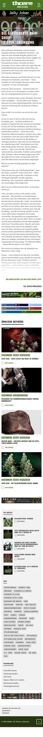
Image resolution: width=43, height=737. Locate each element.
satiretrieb (9, 642)
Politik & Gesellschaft (20, 395)
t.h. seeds (8, 653)
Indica (14, 615)
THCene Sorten (20, 653)
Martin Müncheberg (34, 286)
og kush (30, 625)
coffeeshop (9, 605)
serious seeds (10, 646)
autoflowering (10, 587)
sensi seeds (31, 642)
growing (18, 611)
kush (32, 618)
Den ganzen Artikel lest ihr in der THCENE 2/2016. (24, 279)
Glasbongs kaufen (11, 674)
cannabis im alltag (12, 594)
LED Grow (7, 677)
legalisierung (10, 622)
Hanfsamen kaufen (11, 683)
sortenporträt (10, 649)
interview (23, 618)
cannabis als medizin (23, 591)
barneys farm (24, 587)
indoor (22, 615)
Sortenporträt (24, 355)
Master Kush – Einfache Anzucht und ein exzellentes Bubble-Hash (21, 442)
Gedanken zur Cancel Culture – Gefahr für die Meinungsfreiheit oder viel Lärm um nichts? (26, 544)
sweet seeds (23, 649)
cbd (26, 601)
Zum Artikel (9, 363)
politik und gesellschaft (14, 635)
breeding (8, 591)
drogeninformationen (13, 608)
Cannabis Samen (10, 671)
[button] (8, 305)
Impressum (5, 713)
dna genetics (31, 605)
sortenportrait (24, 646)
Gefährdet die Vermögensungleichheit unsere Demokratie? (20, 400)
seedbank (20, 642)
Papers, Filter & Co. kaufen (14, 680)
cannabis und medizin (13, 601)
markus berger (24, 622)
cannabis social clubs (13, 598)
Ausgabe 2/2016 (6, 28)
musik (21, 625)
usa (6, 656)
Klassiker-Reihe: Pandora (23, 519)
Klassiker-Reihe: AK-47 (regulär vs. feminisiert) (26, 567)
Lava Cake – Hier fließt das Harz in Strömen (20, 359)
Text (24, 286)
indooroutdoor (10, 618)
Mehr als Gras (22, 7)
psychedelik (32, 635)
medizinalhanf (10, 625)
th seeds (33, 653)
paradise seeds (20, 629)
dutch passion (30, 608)
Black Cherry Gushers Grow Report (24, 555)
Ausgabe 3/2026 (7, 355)
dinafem (20, 605)
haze (6, 615)
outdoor (8, 629)
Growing (15, 355)
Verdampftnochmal (11, 686)
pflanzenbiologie (11, 632)
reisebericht (30, 639)
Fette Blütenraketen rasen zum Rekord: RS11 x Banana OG (27, 531)
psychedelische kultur (13, 639)
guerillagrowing (31, 611)
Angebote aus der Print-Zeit (11, 708)
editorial (8, 611)
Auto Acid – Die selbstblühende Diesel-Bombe (20, 483)
